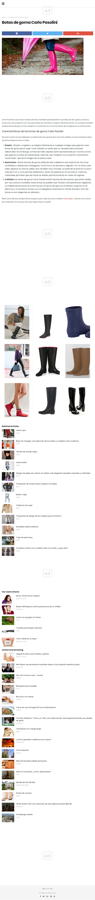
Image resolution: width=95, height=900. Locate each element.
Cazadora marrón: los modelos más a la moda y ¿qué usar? (42, 548)
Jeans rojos (21, 430)
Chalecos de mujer (24, 505)
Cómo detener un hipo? (26, 638)
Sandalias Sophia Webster (27, 526)
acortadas (68, 198)
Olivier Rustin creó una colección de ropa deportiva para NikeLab (44, 804)
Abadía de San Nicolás (25, 782)
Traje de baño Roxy (24, 537)
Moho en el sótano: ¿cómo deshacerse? (33, 771)
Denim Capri (21, 494)
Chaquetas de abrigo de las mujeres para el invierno (38, 516)
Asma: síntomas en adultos (28, 596)
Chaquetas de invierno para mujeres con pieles (36, 484)
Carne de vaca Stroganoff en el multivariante (36, 707)
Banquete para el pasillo (26, 686)
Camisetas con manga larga (28, 729)
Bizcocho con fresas (25, 696)
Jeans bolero (21, 462)
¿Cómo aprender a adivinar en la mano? (33, 739)
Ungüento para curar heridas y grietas (32, 654)
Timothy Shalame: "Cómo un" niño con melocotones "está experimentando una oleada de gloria (54, 719)
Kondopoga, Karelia (24, 814)
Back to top (47, 889)
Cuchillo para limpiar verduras (29, 628)
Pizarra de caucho (24, 793)
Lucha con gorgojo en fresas (28, 617)
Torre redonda (22, 750)
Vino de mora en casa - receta (29, 675)
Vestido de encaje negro (26, 451)
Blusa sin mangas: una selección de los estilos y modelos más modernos (47, 441)
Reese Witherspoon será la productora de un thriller (38, 606)
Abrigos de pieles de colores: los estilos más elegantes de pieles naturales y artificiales (53, 473)
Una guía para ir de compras (18, 17)
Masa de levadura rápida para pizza (31, 761)
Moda (4, 17)
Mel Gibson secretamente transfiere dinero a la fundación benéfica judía (47, 664)
